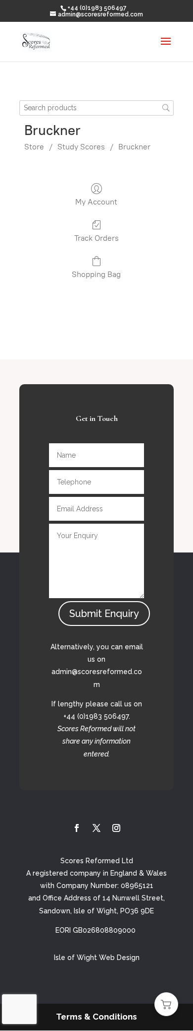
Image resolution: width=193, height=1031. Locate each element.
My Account (96, 201)
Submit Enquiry (104, 613)
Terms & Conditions (96, 1017)
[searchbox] (96, 108)
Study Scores (81, 146)
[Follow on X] (96, 828)
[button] (166, 1004)
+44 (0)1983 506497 (97, 7)
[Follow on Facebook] (77, 828)
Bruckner (134, 146)
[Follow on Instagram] (116, 828)
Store (34, 146)
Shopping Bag (96, 274)
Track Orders (96, 238)
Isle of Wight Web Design (97, 958)
